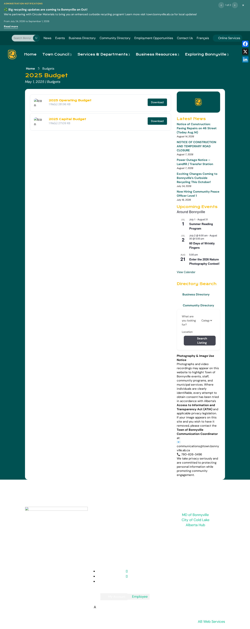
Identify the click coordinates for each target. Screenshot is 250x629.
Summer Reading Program (201, 226)
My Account (116, 597)
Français (203, 38)
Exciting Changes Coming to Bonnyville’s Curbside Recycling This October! (197, 178)
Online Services (227, 38)
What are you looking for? (189, 320)
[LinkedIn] (245, 59)
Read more (11, 26)
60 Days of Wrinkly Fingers (202, 245)
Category (206, 320)
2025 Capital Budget (67, 119)
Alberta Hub (195, 525)
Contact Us (185, 38)
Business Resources (156, 54)
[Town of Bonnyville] (12, 54)
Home (30, 54)
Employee (138, 596)
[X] (245, 52)
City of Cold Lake (195, 520)
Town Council (55, 54)
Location (187, 332)
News (47, 38)
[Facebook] (245, 44)
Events (60, 38)
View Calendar (186, 272)
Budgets (53, 81)
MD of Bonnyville (195, 514)
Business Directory (82, 38)
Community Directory (115, 38)
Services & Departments (102, 54)
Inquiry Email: (109, 513)
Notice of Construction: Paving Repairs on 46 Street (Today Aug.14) (197, 128)
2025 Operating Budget (70, 100)
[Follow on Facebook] (127, 576)
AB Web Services (211, 621)
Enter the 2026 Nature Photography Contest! (204, 261)
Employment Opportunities (153, 38)
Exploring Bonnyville (205, 54)
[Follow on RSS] (127, 571)
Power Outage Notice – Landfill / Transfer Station (195, 162)
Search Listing (202, 340)
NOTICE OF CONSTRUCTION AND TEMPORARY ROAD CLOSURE (196, 146)
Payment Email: (112, 545)
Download (157, 102)
